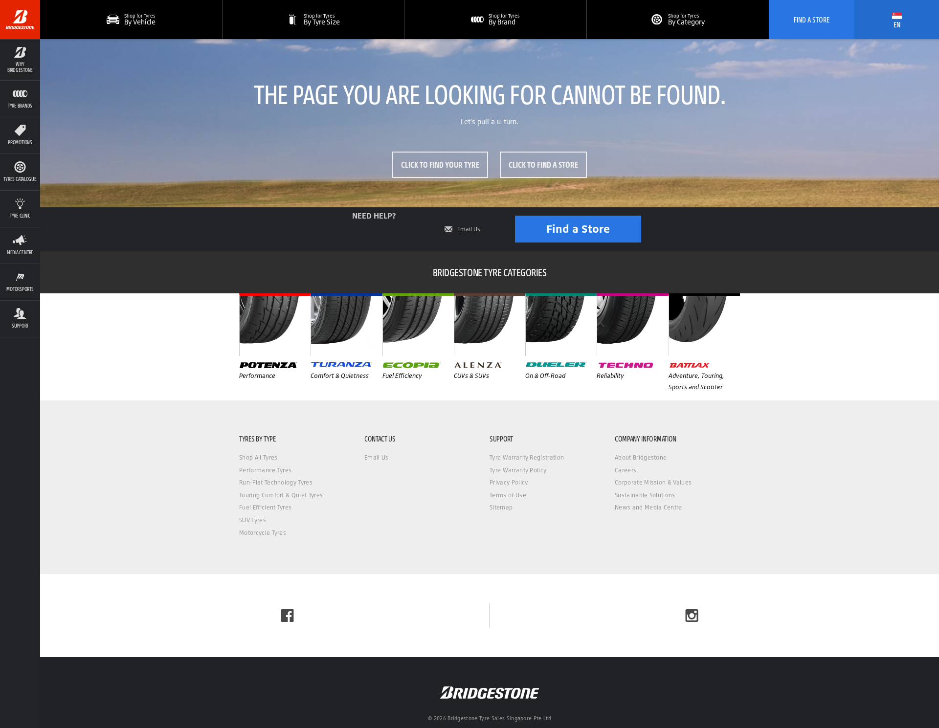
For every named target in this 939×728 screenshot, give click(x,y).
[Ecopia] (418, 324)
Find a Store (578, 228)
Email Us (468, 229)
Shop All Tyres (258, 457)
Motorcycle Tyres (262, 532)
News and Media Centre (648, 507)
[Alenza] (489, 324)
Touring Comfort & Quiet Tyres (281, 495)
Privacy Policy (509, 482)
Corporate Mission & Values (653, 482)
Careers (625, 470)
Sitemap (501, 507)
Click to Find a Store (543, 164)
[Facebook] (287, 615)
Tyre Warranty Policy (518, 470)
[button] (20, 59)
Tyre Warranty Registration (527, 457)
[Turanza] (346, 324)
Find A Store (811, 19)
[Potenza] (275, 324)
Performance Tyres (265, 470)
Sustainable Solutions (645, 495)
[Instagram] (692, 615)
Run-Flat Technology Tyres (276, 482)
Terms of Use (508, 495)
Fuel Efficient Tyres (265, 507)
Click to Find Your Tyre (440, 164)
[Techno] (632, 324)
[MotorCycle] (704, 324)
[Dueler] (561, 324)
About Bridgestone (641, 457)
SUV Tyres (252, 520)
